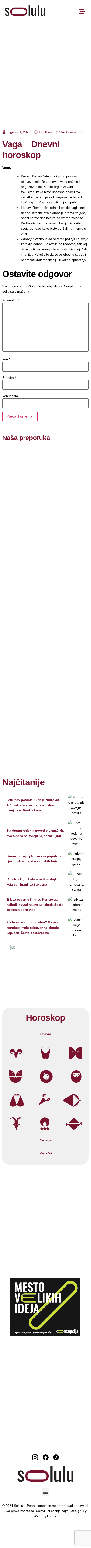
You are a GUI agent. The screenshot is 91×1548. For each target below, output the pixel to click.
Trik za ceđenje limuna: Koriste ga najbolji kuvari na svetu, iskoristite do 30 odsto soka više (35, 905)
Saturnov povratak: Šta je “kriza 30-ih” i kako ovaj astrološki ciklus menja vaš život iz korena (33, 805)
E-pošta (9, 377)
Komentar (10, 300)
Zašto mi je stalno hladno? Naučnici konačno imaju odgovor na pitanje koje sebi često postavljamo (34, 927)
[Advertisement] (45, 70)
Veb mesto (10, 396)
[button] (45, 1492)
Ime (6, 359)
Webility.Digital (45, 1516)
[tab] (45, 1034)
